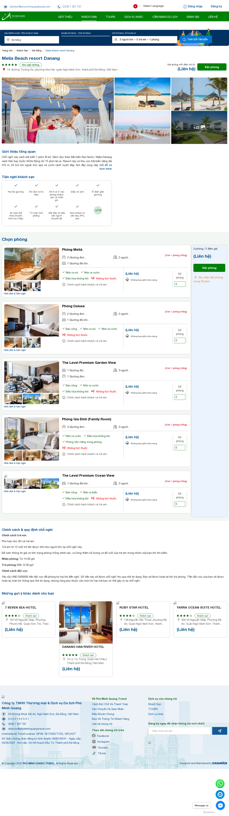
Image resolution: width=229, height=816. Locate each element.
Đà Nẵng (37, 50)
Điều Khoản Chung (103, 714)
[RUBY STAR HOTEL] (143, 602)
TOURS (153, 708)
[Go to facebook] (220, 805)
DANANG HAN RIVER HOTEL (83, 647)
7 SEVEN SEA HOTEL (20, 607)
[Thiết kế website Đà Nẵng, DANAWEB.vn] (220, 763)
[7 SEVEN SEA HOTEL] (28, 602)
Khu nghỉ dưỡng (30, 64)
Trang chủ (7, 50)
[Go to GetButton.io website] (209, 812)
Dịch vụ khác (156, 714)
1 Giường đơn (75, 376)
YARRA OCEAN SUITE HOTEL (199, 607)
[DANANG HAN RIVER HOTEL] (86, 622)
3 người (123, 370)
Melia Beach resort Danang (60, 50)
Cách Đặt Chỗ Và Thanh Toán (110, 704)
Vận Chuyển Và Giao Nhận (108, 708)
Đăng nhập (195, 6)
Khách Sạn (22, 50)
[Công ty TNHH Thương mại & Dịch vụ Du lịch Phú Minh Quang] (13, 16)
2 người (123, 257)
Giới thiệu (65, 16)
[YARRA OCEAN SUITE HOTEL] (200, 602)
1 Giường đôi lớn (77, 263)
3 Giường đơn (75, 426)
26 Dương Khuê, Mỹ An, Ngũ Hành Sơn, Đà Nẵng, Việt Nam (43, 714)
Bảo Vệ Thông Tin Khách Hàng (110, 718)
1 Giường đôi (75, 370)
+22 (196, 127)
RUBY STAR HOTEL (134, 607)
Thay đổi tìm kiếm (197, 39)
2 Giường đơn (75, 257)
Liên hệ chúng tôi (102, 723)
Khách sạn (30, 615)
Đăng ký (216, 6)
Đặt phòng (212, 67)
